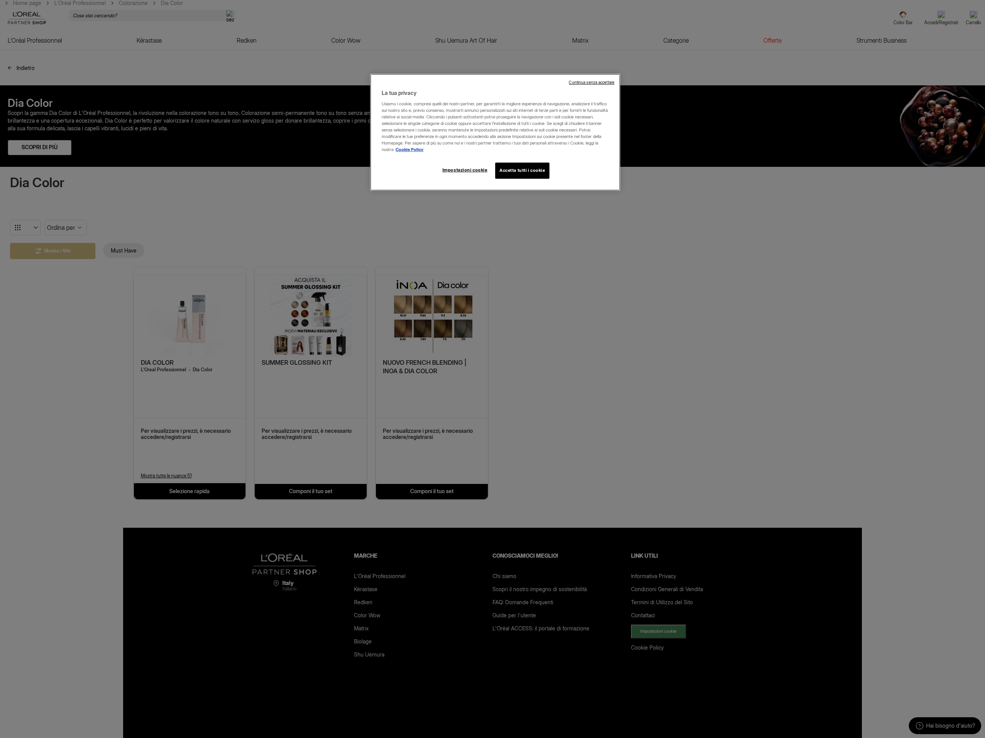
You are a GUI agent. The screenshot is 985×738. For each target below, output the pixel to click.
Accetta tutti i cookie (522, 170)
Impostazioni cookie (464, 170)
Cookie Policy (410, 149)
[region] (495, 132)
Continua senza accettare (591, 82)
